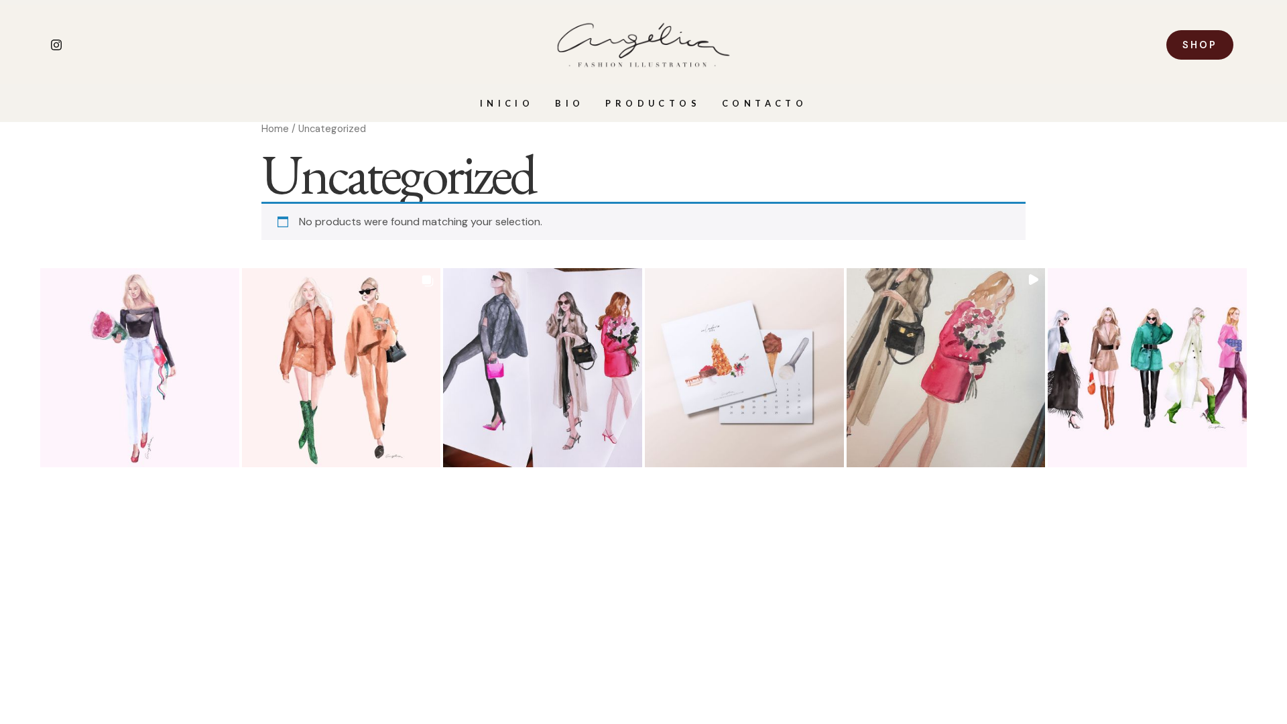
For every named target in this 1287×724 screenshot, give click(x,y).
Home (275, 128)
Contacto (764, 103)
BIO (569, 103)
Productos (652, 103)
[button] (139, 367)
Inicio (507, 103)
